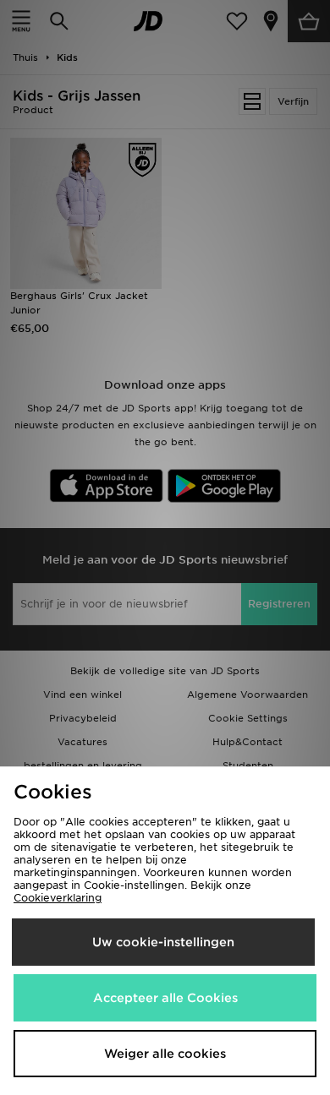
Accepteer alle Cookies (165, 998)
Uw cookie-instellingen (163, 942)
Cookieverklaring (58, 897)
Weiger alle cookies (165, 1053)
